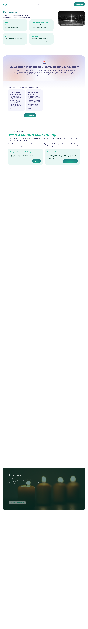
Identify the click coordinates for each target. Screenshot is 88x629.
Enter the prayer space (17, 502)
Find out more (30, 115)
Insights (38, 4)
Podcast (57, 4)
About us (51, 4)
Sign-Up (36, 161)
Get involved (45, 4)
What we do (32, 4)
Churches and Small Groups (40, 52)
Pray (50, 52)
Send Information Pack (70, 161)
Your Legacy (56, 52)
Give (30, 52)
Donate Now (79, 4)
